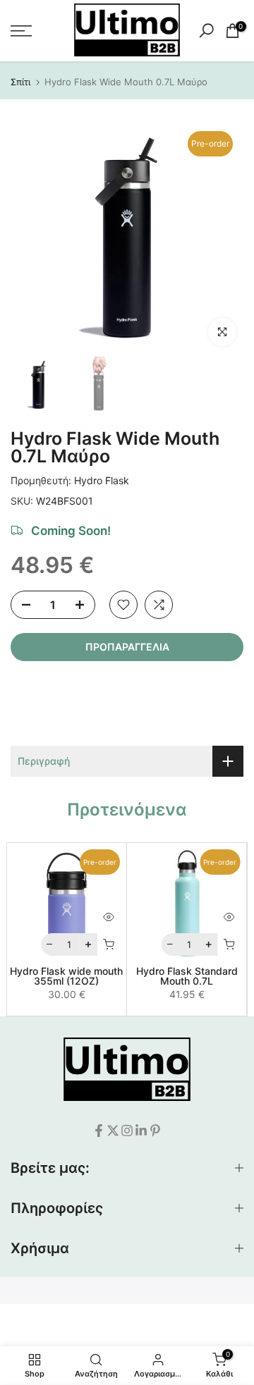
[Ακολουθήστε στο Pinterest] (155, 1130)
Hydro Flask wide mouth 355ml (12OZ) (67, 976)
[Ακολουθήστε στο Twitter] (113, 1130)
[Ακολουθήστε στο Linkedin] (141, 1130)
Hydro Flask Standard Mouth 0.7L (187, 976)
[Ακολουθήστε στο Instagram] (127, 1130)
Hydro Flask (101, 480)
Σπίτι (20, 82)
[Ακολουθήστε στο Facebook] (98, 1130)
